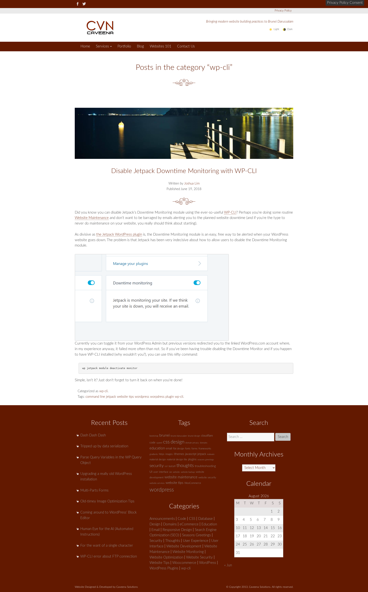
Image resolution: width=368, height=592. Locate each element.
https (161, 454)
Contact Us (186, 46)
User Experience (195, 541)
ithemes (179, 454)
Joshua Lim (192, 183)
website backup (188, 472)
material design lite (177, 459)
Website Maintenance (92, 218)
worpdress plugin (162, 396)
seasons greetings (205, 460)
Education (209, 524)
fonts (188, 448)
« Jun (228, 565)
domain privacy (192, 443)
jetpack (111, 396)
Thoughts (172, 541)
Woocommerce (184, 563)
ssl (166, 466)
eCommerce (189, 524)
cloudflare (207, 435)
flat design (178, 448)
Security (156, 541)
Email (155, 530)
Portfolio (124, 46)
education (157, 448)
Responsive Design (177, 530)
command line (95, 396)
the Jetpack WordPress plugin (119, 234)
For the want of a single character (106, 545)
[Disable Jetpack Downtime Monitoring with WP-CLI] (184, 133)
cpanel (159, 443)
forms (194, 448)
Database (205, 519)
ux (170, 472)
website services (157, 483)
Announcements (162, 519)
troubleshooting (205, 466)
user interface (160, 472)
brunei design (194, 436)
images (169, 454)
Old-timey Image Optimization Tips (107, 501)
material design (158, 459)
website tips (125, 396)
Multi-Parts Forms (94, 490)
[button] (345, 3)
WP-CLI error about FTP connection (108, 556)
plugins (192, 459)
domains (203, 443)
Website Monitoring (188, 552)
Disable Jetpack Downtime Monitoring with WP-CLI (184, 171)
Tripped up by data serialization (104, 446)
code (152, 442)
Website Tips (159, 563)
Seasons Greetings (196, 535)
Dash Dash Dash (93, 435)
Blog (140, 46)
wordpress (142, 396)
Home (85, 46)
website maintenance (180, 477)
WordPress (207, 563)
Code (182, 519)
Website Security (199, 557)
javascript (190, 454)
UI (151, 471)
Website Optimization (166, 557)
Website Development (183, 546)
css (166, 441)
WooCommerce (192, 483)
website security (207, 477)
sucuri (172, 466)
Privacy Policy (283, 10)
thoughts (185, 465)
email (169, 448)
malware (210, 454)
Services (103, 46)
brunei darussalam (179, 436)
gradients (154, 454)
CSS (192, 519)
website (176, 472)
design (177, 441)
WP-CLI (230, 212)
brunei (164, 435)
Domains (170, 524)
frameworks (205, 448)
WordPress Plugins (164, 568)
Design (155, 524)
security (157, 466)
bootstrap (154, 436)
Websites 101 (160, 46)
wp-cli (103, 391)
